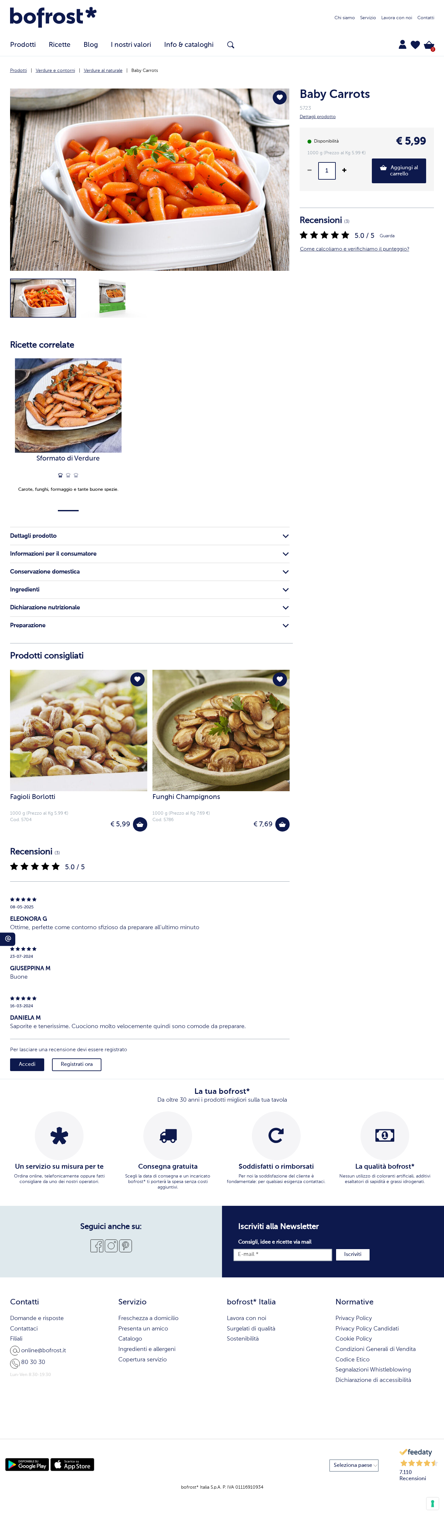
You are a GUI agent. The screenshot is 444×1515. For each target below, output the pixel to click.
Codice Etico (352, 1360)
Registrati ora (77, 1064)
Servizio (368, 18)
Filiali (16, 1339)
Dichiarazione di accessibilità (373, 1380)
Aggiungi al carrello (403, 171)
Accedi (27, 1064)
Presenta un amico (143, 1329)
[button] (415, 45)
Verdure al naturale (103, 70)
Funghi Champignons (186, 797)
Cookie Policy (353, 1339)
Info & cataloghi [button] (189, 45)
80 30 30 (33, 1362)
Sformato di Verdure (68, 458)
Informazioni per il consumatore (53, 554)
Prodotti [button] (23, 45)
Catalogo (130, 1339)
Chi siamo (344, 18)
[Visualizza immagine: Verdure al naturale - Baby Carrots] (43, 298)
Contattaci (24, 1329)
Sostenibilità (243, 1339)
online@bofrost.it (43, 1351)
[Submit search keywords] (231, 45)
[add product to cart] (140, 824)
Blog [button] (91, 45)
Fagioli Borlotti (32, 797)
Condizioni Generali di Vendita (375, 1349)
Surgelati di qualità (251, 1329)
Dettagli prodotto (33, 536)
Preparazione (28, 625)
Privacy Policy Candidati (367, 1329)
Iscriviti (352, 1254)
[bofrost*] (53, 18)
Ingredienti (24, 590)
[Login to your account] (402, 44)
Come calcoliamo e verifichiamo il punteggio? (354, 249)
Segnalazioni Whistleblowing (373, 1370)
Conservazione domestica (45, 572)
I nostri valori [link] (131, 45)
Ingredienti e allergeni (147, 1349)
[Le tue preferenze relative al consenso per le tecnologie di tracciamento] (432, 1503)
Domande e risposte (37, 1318)
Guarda (387, 236)
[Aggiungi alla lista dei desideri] (280, 97)
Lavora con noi (396, 18)
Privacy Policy (353, 1318)
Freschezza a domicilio (148, 1318)
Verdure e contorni (55, 70)
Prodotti (18, 70)
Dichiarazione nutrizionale (45, 608)
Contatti (425, 18)
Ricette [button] (60, 45)
